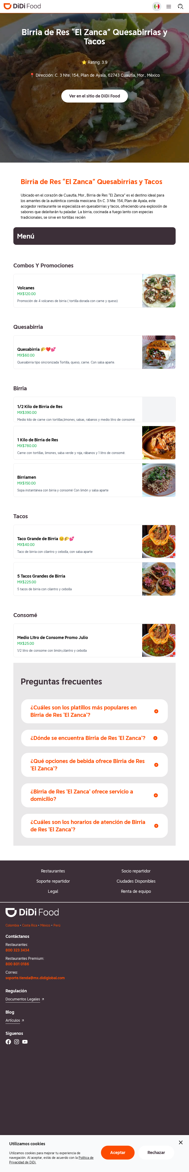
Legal (53, 891)
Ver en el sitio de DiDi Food (94, 96)
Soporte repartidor (53, 881)
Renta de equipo (136, 891)
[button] (94, 96)
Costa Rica (29, 925)
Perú (56, 925)
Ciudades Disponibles (136, 881)
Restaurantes (53, 871)
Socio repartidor (136, 871)
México (45, 925)
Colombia (12, 925)
